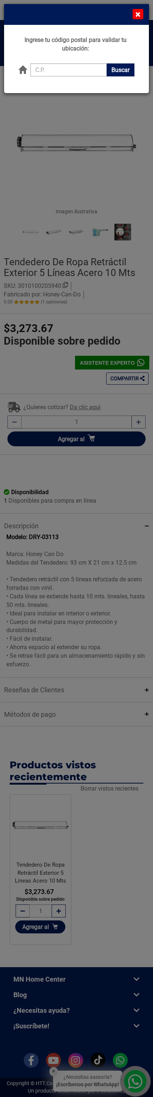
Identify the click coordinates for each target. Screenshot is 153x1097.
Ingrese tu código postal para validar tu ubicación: (76, 44)
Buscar (120, 69)
